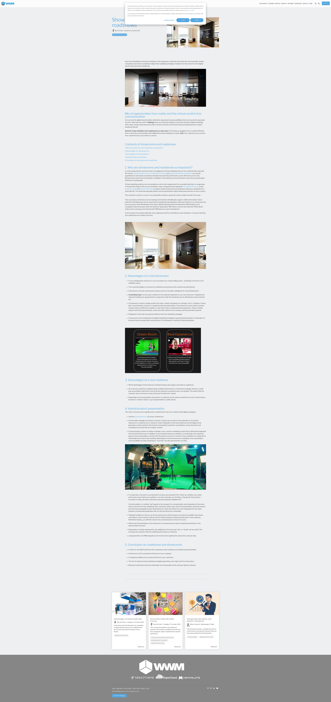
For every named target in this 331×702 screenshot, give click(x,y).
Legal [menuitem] (113, 688)
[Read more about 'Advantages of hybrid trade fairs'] (129, 603)
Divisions (271, 3)
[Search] (319, 4)
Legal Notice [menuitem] (119, 688)
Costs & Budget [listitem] (192, 637)
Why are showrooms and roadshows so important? (144, 148)
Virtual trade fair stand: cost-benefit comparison (199, 620)
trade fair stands (131, 189)
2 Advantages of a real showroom (137, 151)
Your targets (263, 3)
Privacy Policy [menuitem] (128, 688)
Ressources (298, 3)
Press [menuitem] (147, 688)
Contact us (325, 3)
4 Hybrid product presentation (136, 157)
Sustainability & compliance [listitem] (159, 640)
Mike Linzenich (195, 624)
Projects (284, 3)
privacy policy (190, 10)
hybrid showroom (140, 417)
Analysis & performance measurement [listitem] (162, 637)
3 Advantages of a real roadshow (137, 154)
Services (277, 3)
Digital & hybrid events (119, 35)
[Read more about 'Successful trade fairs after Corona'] (165, 603)
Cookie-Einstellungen (119, 695)
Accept (183, 20)
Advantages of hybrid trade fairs (128, 619)
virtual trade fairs (146, 189)
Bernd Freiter (119, 31)
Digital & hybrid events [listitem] (121, 635)
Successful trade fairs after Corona (162, 620)
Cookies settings (169, 20)
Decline (197, 20)
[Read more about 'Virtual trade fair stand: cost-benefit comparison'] (202, 603)
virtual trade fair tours (190, 187)
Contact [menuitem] (143, 688)
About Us (305, 3)
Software (291, 3)
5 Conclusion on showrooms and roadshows (141, 160)
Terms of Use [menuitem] (136, 688)
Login (310, 3)
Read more (141, 646)
